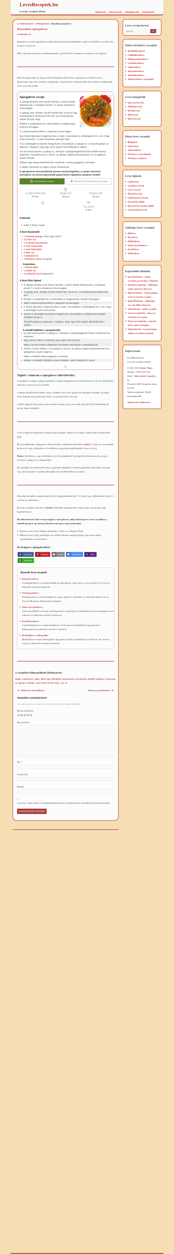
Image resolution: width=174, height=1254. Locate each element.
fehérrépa (45, 678)
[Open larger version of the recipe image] (96, 111)
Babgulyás (133, 142)
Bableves (132, 233)
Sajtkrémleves (134, 67)
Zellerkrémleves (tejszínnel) (141, 79)
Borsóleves (133, 237)
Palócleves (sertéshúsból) (139, 154)
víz (66, 682)
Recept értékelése (25, 710)
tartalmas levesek (136, 185)
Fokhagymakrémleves (138, 59)
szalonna (30, 682)
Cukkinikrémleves (136, 55)
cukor (37, 678)
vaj (61, 682)
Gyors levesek (134, 189)
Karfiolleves (133, 249)
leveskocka (81, 678)
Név (20, 762)
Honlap (20, 786)
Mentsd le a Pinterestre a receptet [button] (91, 181)
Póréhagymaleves (30, 592)
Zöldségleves (134, 253)
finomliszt (56, 678)
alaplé (18, 678)
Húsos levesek (115, 12)
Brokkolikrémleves (136, 50)
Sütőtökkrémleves (136, 75)
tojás (56, 682)
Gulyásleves (133, 146)
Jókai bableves (134, 150)
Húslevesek (100, 12)
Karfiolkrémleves (30, 621)
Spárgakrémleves (30, 578)
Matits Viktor (146, 368)
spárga (21, 682)
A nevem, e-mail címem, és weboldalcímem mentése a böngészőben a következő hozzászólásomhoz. (64, 802)
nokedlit (49, 507)
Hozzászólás (24, 722)
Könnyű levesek (135, 193)
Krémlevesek (148, 12)
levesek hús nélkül (136, 201)
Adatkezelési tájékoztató (138, 402)
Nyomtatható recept (44, 181)
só (16, 682)
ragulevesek (133, 181)
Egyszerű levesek (136, 102)
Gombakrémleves (136, 63)
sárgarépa (110, 678)
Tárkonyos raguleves (137, 158)
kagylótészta (68, 678)
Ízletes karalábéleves (32, 607)
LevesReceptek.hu (25, 23)
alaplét (86, 444)
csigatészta (27, 678)
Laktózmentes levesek (138, 197)
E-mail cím (23, 774)
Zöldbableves (134, 241)
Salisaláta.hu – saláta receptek (142, 308)
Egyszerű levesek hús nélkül (141, 205)
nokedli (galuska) (96, 678)
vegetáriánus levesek (137, 209)
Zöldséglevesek (132, 12)
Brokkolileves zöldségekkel (35, 635)
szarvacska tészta (44, 682)
